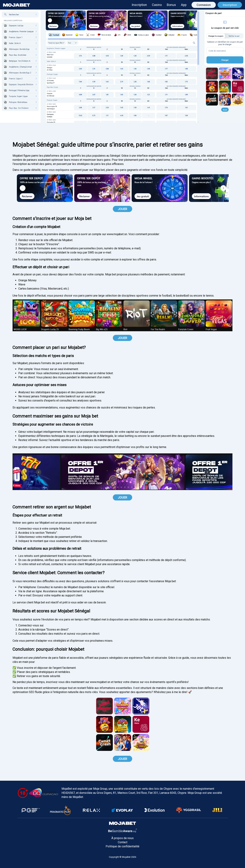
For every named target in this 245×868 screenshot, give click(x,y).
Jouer (122, 209)
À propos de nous (122, 838)
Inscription (139, 5)
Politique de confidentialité (122, 846)
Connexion (204, 5)
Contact (122, 842)
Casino (157, 5)
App (184, 5)
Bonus (171, 5)
